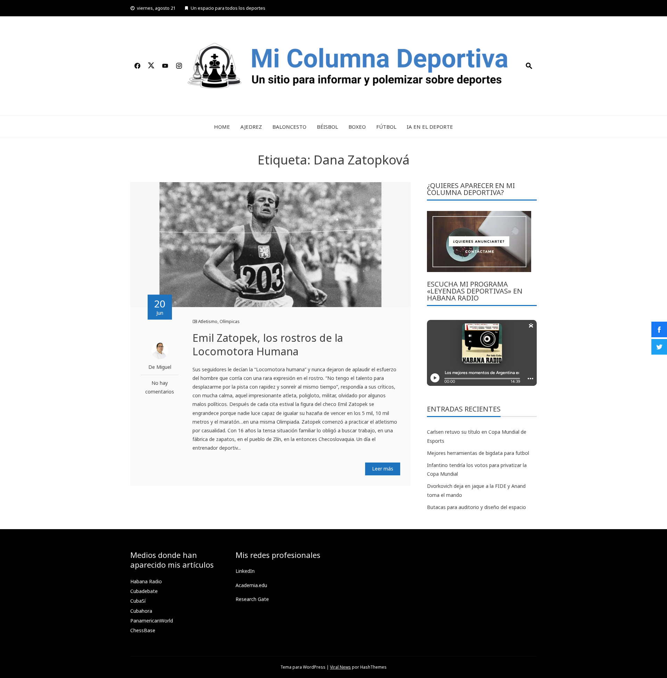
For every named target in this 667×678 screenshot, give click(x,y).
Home (222, 126)
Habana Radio (146, 581)
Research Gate (252, 599)
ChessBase (142, 630)
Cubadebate (144, 591)
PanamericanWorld (151, 620)
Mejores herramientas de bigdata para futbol (478, 453)
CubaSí (138, 601)
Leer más (382, 468)
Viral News (340, 667)
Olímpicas (230, 321)
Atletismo (207, 321)
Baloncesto (289, 126)
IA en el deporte (430, 126)
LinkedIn (245, 571)
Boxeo (357, 126)
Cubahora (141, 611)
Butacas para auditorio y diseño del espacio (476, 507)
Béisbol (327, 126)
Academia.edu (251, 585)
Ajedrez (251, 126)
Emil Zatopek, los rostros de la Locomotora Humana (267, 344)
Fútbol (386, 126)
